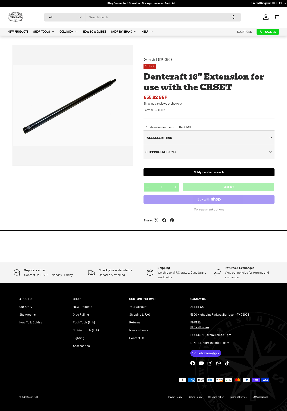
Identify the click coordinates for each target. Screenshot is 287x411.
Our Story (25, 306)
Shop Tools (41, 31)
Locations (244, 31)
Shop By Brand (121, 31)
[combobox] (142, 17)
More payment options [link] (209, 209)
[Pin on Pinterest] (172, 220)
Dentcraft (149, 59)
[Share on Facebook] (164, 220)
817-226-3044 (199, 327)
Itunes (157, 3)
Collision (66, 31)
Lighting (78, 338)
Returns (134, 322)
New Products (18, 31)
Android (169, 3)
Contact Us (136, 338)
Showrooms (27, 314)
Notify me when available (209, 172)
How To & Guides (94, 31)
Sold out (229, 186)
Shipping (149, 103)
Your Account (138, 306)
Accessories (81, 345)
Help (145, 31)
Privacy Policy (175, 396)
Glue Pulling (81, 314)
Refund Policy (195, 396)
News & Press (138, 330)
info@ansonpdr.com (215, 342)
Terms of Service (238, 396)
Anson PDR (32, 396)
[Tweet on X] (156, 220)
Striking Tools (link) (86, 330)
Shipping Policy (216, 396)
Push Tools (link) (84, 322)
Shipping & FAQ (139, 314)
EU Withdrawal (260, 396)
